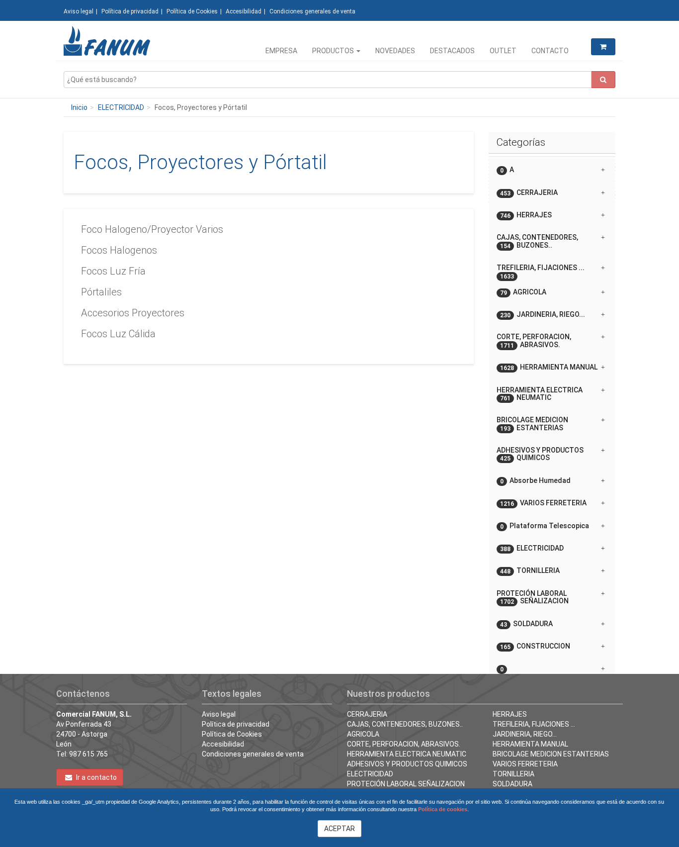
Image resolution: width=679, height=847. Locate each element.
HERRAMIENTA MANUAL (530, 744)
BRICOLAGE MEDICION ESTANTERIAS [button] (532, 424)
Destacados (452, 51)
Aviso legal (78, 11)
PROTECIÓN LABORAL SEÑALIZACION (406, 784)
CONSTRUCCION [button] (535, 646)
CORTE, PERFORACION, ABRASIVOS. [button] (534, 341)
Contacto (550, 51)
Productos (333, 51)
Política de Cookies (192, 11)
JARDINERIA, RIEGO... (525, 734)
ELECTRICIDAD (121, 107)
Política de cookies (442, 809)
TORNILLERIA (513, 774)
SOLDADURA (512, 784)
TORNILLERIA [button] (530, 570)
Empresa (281, 51)
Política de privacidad (130, 11)
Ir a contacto (96, 777)
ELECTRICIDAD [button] (532, 548)
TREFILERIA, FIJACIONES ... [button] (541, 271)
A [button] (507, 170)
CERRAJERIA (367, 714)
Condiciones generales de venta (312, 11)
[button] (552, 665)
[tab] (552, 170)
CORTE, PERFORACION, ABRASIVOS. (403, 744)
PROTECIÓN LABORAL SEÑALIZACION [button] (533, 597)
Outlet (503, 51)
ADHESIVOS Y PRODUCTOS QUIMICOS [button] (540, 454)
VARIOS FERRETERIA (525, 764)
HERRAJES (510, 714)
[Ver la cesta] (603, 46)
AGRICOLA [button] (523, 292)
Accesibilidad (243, 11)
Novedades (395, 51)
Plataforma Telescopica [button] (544, 526)
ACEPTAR (339, 829)
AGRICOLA (363, 734)
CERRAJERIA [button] (529, 192)
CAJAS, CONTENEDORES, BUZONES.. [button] (537, 241)
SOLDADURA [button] (526, 624)
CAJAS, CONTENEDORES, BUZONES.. (405, 724)
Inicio (79, 107)
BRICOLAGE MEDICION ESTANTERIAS (551, 754)
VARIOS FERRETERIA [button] (543, 503)
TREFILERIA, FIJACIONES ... (534, 724)
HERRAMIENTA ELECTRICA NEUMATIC (406, 754)
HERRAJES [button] (526, 215)
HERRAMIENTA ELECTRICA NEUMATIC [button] (540, 394)
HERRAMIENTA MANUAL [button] (548, 367)
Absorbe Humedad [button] (535, 480)
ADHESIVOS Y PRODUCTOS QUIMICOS (407, 764)
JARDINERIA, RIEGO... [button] (542, 314)
